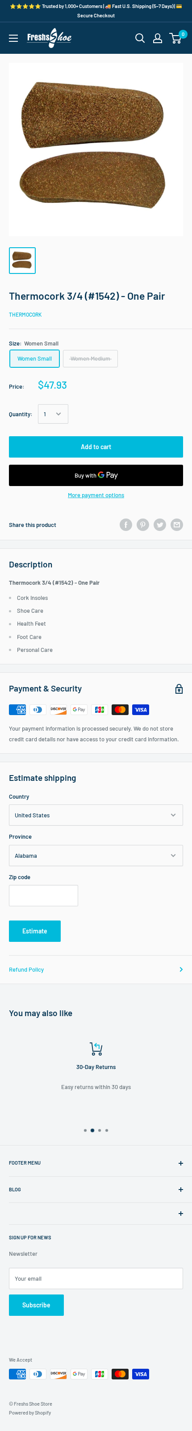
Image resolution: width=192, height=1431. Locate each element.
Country (19, 796)
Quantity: (21, 414)
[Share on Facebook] (126, 525)
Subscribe (36, 1305)
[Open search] (140, 38)
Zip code (19, 876)
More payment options (96, 494)
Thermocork (25, 314)
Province (20, 836)
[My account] (157, 38)
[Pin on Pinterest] (143, 525)
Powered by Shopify (30, 1412)
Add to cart (96, 446)
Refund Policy (26, 969)
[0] (175, 38)
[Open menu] (13, 38)
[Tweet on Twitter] (160, 525)
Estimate (34, 931)
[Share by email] (177, 525)
